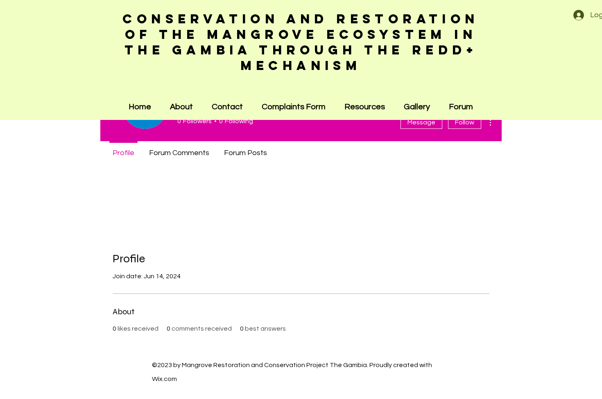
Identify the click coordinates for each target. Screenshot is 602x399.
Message (421, 122)
